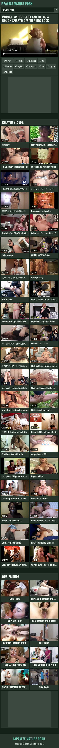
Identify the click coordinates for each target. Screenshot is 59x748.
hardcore (32, 66)
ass (43, 60)
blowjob (9, 66)
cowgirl (20, 60)
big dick (9, 71)
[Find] (56, 10)
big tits (20, 66)
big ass (52, 66)
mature (8, 60)
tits (43, 66)
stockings (32, 60)
